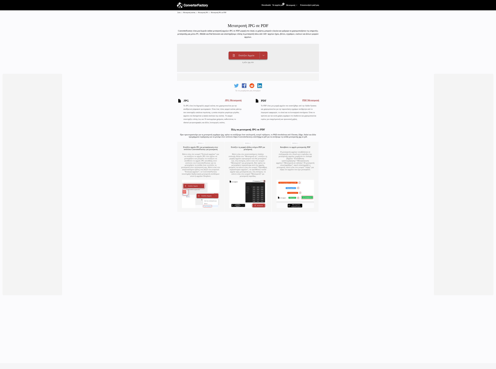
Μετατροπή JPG (203, 12)
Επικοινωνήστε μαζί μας (309, 5)
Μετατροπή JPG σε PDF (218, 12)
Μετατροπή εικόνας (189, 12)
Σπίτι (179, 12)
